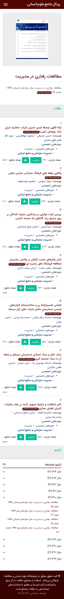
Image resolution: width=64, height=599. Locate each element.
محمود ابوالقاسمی (25, 136)
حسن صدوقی (44, 136)
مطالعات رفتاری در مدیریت (38, 76)
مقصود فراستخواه (26, 181)
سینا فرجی (46, 227)
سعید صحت (45, 268)
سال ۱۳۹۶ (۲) (54, 559)
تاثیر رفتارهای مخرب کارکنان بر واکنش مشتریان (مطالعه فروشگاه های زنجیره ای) (35, 261)
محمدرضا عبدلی (22, 317)
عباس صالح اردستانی (24, 413)
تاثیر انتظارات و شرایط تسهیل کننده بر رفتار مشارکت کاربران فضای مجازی (32, 406)
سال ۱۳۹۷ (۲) (54, 552)
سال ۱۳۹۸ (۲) (54, 546)
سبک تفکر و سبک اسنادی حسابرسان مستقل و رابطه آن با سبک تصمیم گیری (32, 356)
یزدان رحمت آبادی (26, 268)
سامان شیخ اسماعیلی (27, 227)
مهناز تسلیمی (44, 181)
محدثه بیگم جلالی (42, 317)
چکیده (36, 160)
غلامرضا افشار (44, 413)
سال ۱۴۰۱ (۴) (54, 491)
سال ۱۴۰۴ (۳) (54, 472)
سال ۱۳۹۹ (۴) (54, 539)
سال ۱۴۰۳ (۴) (54, 478)
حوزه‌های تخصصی (45, 149)
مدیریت (28, 149)
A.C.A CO (23, 593)
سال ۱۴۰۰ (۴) (54, 497)
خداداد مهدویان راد (41, 363)
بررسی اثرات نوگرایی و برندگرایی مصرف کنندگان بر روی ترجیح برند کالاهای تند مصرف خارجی (34, 218)
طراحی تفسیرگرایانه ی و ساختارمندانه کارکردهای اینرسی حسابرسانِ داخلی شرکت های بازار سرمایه (34, 309)
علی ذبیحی (23, 363)
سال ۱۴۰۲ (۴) (54, 484)
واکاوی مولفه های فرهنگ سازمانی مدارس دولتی (34, 175)
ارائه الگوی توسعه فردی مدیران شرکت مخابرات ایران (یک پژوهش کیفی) (33, 129)
